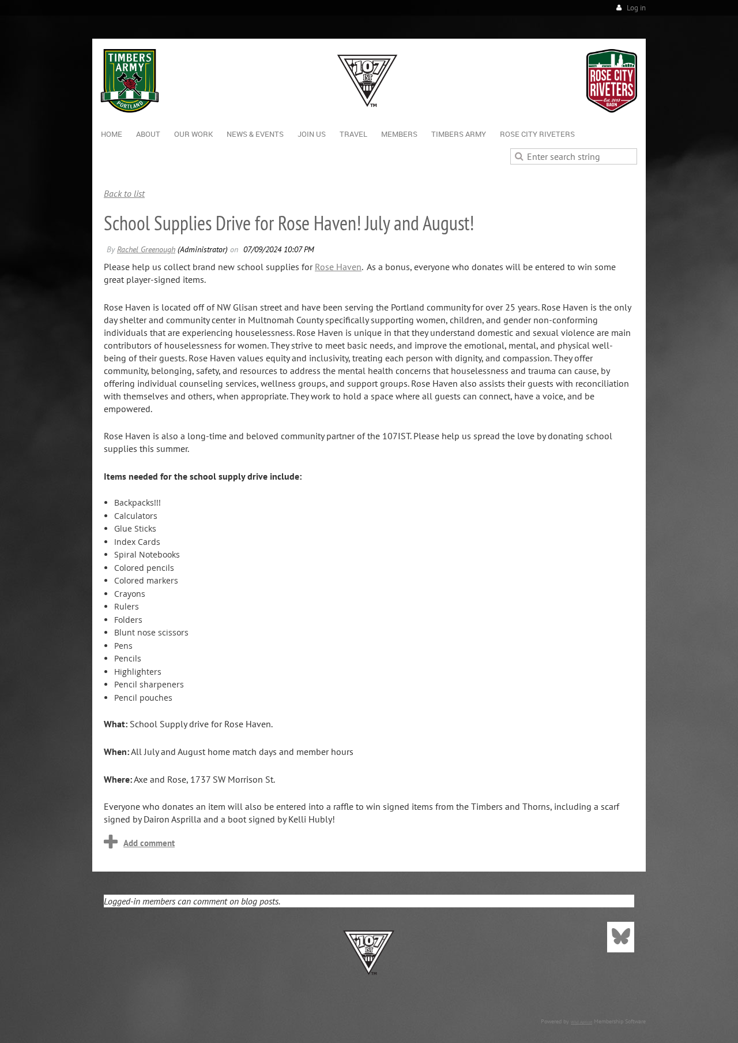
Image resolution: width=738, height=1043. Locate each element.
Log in (636, 8)
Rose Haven (338, 266)
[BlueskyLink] (620, 937)
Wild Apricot (581, 1022)
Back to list (124, 193)
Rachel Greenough (146, 249)
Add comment (149, 843)
